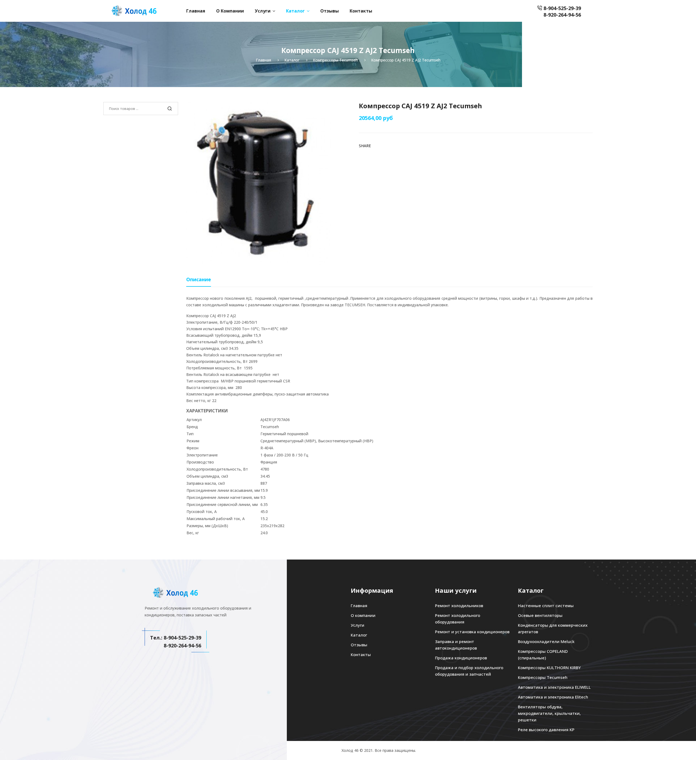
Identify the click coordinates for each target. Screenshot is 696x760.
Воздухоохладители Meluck (546, 641)
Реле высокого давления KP (546, 729)
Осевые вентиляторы (540, 615)
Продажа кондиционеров (461, 657)
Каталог (295, 11)
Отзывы (329, 11)
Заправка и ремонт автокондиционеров (456, 645)
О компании (230, 11)
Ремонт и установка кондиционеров (472, 631)
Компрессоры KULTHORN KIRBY (549, 667)
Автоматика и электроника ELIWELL (554, 687)
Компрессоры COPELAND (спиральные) (543, 654)
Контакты (361, 11)
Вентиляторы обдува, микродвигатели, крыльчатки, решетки (549, 713)
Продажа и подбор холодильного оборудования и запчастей (469, 671)
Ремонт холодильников (459, 605)
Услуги (263, 11)
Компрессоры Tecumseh (542, 677)
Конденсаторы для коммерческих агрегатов (553, 628)
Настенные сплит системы (546, 605)
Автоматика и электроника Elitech (553, 697)
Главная (195, 11)
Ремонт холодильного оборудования (457, 619)
